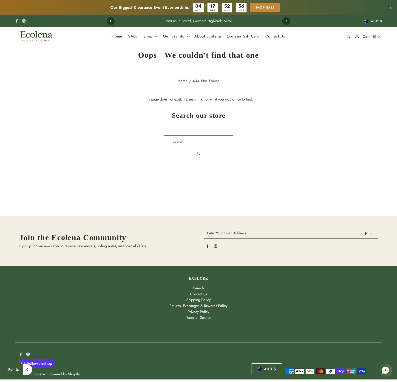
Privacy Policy (198, 311)
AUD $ (376, 21)
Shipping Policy (198, 299)
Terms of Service (198, 317)
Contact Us (198, 294)
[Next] (286, 21)
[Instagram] (23, 21)
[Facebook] (16, 21)
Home (183, 80)
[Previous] (111, 21)
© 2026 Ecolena (32, 374)
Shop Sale (265, 7)
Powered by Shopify (64, 374)
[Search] (349, 36)
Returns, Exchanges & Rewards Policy (198, 305)
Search (198, 288)
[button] (385, 370)
